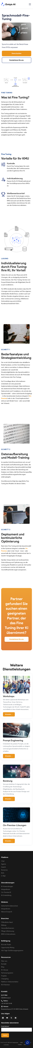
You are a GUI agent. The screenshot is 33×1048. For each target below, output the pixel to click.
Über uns (4, 961)
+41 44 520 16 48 (6, 1003)
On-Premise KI (6, 892)
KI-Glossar (4, 970)
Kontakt (3, 964)
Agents (3, 864)
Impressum (15, 1042)
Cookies (20, 1044)
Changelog (4, 979)
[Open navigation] (30, 4)
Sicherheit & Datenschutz (9, 906)
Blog (2, 967)
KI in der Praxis (6, 944)
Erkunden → (9, 714)
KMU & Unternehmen (8, 934)
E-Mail (3, 876)
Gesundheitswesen (7, 928)
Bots (2, 873)
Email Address (5, 1026)
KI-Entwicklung (6, 895)
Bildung (3, 925)
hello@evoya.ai (5, 998)
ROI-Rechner (5, 985)
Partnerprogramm (7, 973)
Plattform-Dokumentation (9, 982)
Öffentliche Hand (7, 922)
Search (3, 867)
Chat (2, 861)
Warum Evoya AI (6, 912)
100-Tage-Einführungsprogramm (12, 950)
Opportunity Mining (7, 947)
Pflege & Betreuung (7, 931)
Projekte (4, 976)
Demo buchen (16, 53)
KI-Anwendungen (7, 886)
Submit (5, 1035)
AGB (21, 1042)
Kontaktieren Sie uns (16, 60)
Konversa (4, 870)
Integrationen (5, 889)
